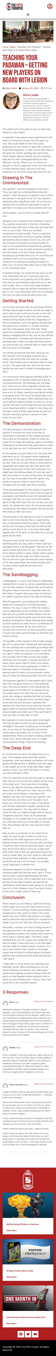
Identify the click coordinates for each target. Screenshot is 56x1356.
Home (5, 47)
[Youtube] (35, 1334)
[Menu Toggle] (28, 14)
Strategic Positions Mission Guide (20, 1271)
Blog (13, 47)
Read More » (12, 1230)
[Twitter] (28, 1334)
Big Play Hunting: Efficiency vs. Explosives (23, 1224)
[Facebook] (21, 1334)
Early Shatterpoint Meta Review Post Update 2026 (26, 1317)
